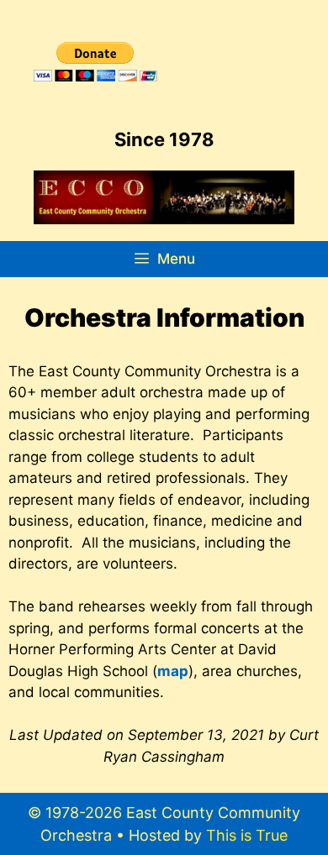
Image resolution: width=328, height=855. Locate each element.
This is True (247, 835)
